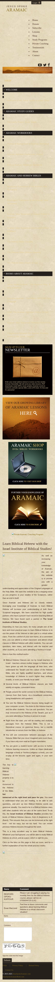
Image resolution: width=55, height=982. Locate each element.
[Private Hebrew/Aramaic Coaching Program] (27, 535)
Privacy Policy (17, 965)
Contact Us (9, 970)
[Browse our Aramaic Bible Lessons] (26, 419)
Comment (7, 925)
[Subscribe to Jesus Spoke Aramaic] (27, 510)
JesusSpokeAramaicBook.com (13, 977)
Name (6, 916)
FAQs (5, 965)
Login (35, 3)
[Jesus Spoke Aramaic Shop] (27, 464)
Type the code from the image (13, 956)
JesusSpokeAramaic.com (22, 974)
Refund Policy (34, 965)
